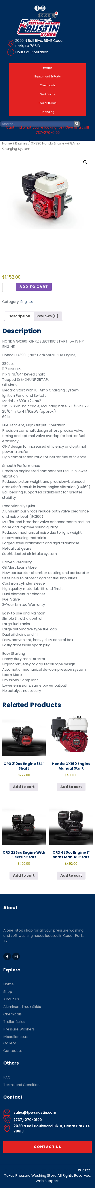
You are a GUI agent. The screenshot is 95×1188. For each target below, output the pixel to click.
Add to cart (33, 286)
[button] (85, 162)
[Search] (77, 124)
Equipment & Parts (47, 76)
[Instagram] (43, 8)
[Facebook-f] (37, 8)
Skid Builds (47, 94)
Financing (47, 112)
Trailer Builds (47, 103)
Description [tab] (19, 316)
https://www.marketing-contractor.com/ (41, 1170)
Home (47, 67)
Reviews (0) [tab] (47, 316)
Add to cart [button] (24, 786)
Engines (21, 143)
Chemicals (47, 85)
